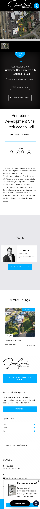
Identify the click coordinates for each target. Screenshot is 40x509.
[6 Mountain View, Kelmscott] (20, 26)
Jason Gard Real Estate (16, 445)
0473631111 (23, 254)
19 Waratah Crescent (13, 340)
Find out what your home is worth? (20, 378)
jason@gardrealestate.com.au (27, 257)
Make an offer (20, 503)
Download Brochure (21, 98)
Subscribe (19, 409)
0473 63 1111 (9, 475)
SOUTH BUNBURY (11, 344)
